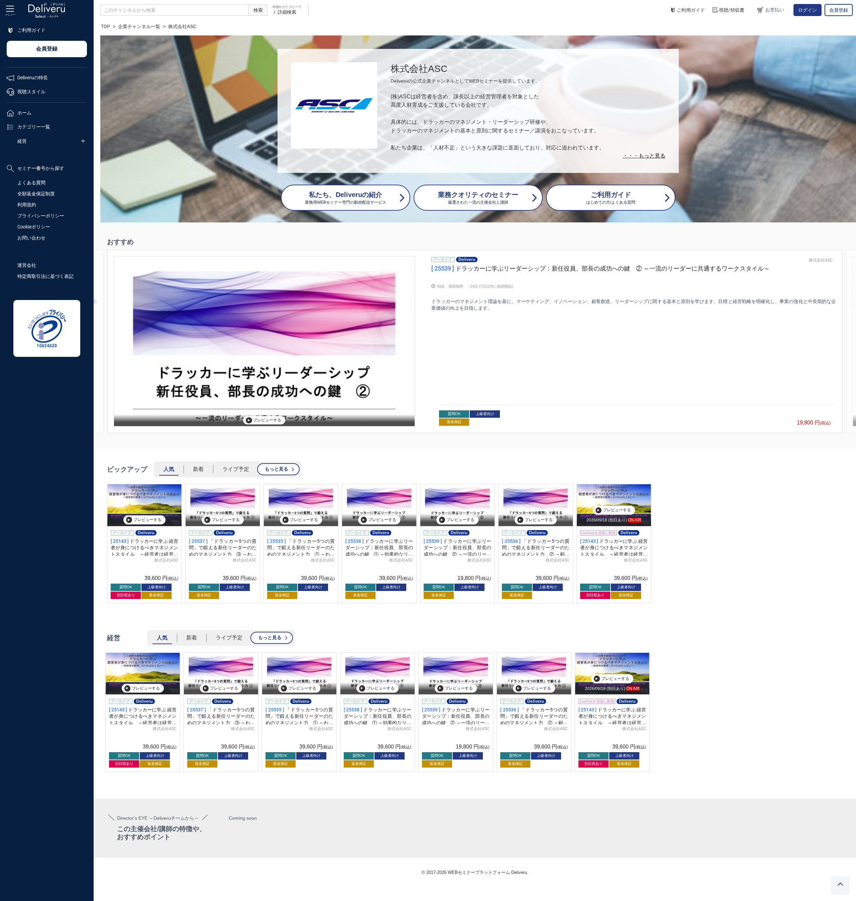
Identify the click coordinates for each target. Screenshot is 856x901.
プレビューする (267, 420)
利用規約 (26, 204)
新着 (198, 469)
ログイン (807, 10)
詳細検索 (287, 12)
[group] (475, 341)
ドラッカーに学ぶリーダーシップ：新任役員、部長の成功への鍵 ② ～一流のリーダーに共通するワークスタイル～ (600, 268)
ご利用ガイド (691, 10)
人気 (169, 469)
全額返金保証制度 (36, 193)
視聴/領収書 (731, 10)
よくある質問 (31, 182)
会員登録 (838, 10)
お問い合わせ (31, 237)
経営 (22, 141)
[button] (109, 341)
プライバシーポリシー (40, 215)
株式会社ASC (821, 260)
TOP (105, 26)
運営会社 (26, 265)
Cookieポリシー (33, 226)
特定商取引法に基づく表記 (45, 276)
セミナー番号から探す (40, 168)
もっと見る (276, 469)
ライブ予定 (235, 469)
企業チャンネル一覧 (139, 26)
